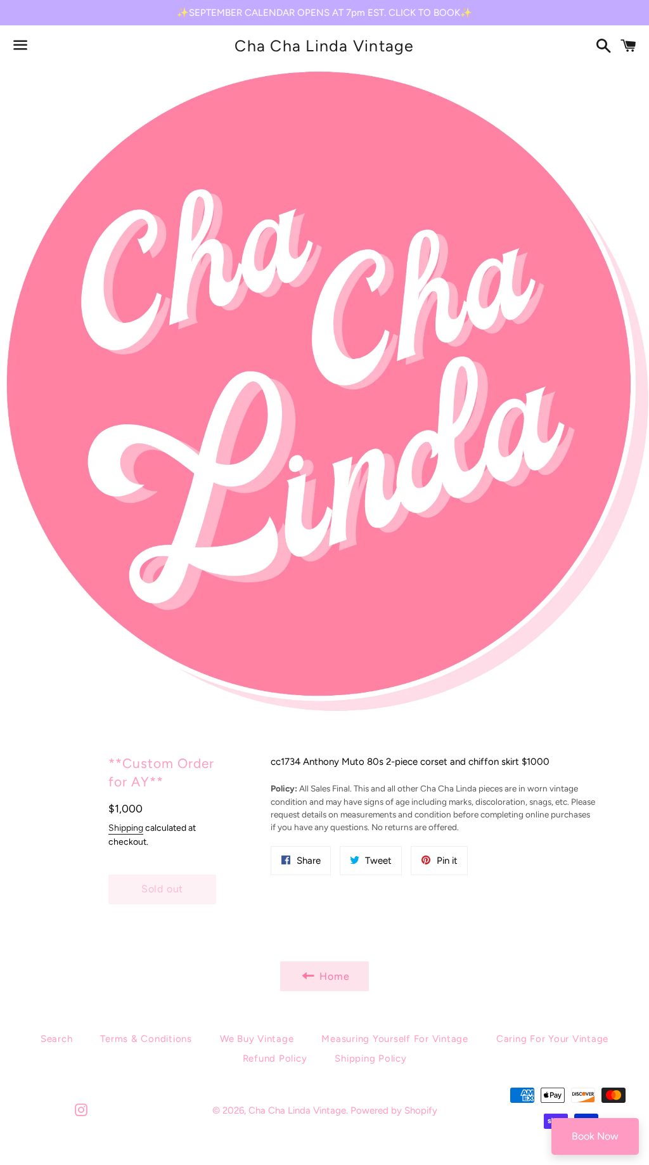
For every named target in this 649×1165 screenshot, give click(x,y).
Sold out (162, 889)
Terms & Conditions (146, 1039)
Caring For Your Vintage (552, 1039)
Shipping (125, 828)
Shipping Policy (370, 1058)
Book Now (595, 1136)
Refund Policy (275, 1058)
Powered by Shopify (393, 1110)
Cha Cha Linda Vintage (324, 45)
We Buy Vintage (257, 1039)
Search (57, 1039)
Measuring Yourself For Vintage (394, 1039)
